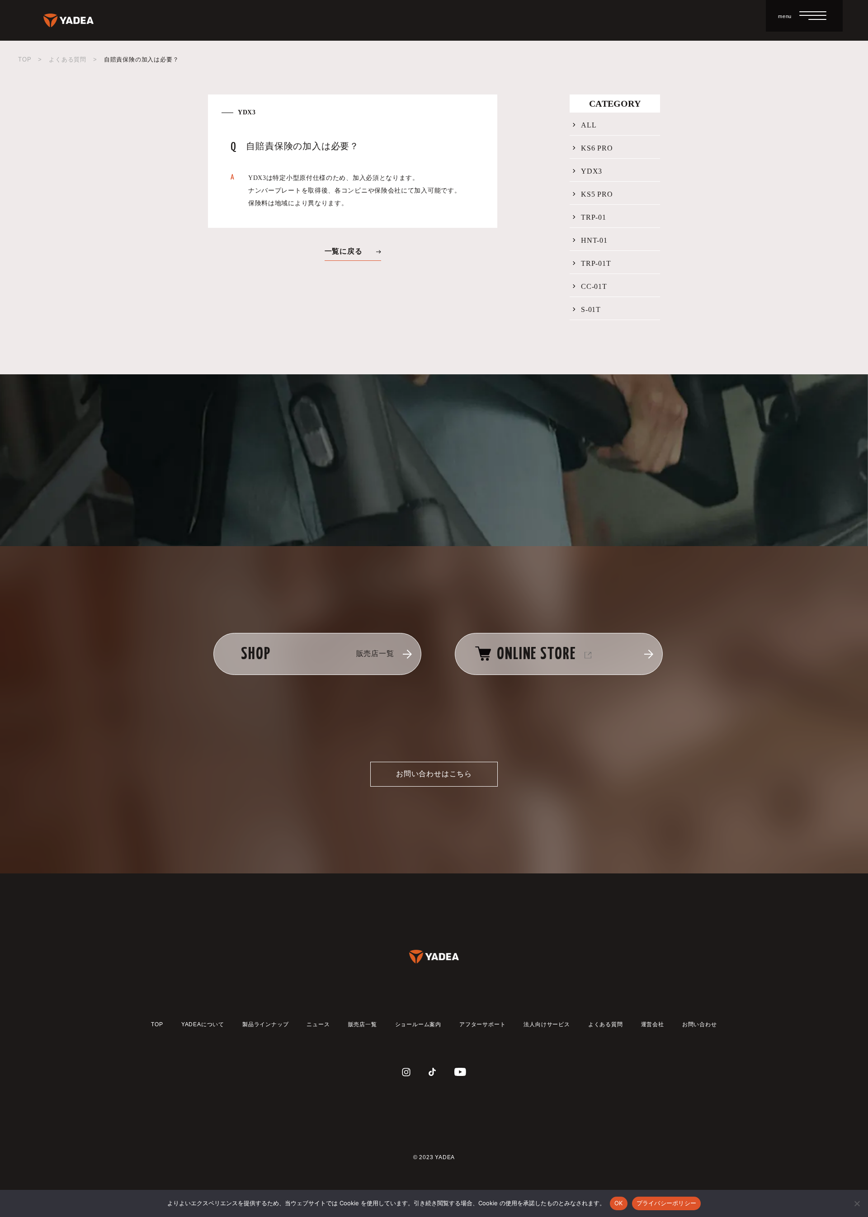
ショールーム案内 (418, 1024)
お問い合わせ (699, 1024)
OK (618, 1203)
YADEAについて (202, 1024)
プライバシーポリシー (667, 1203)
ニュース (318, 1024)
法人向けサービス (547, 1024)
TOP (24, 59)
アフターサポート (482, 1024)
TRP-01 (593, 217)
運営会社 (652, 1024)
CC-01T (594, 286)
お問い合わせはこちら (434, 774)
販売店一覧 (362, 1024)
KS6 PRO (597, 148)
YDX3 (591, 171)
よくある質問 (67, 59)
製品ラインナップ (265, 1024)
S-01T (591, 309)
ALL (588, 125)
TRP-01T (596, 263)
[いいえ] (856, 1203)
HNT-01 (594, 240)
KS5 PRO (597, 194)
